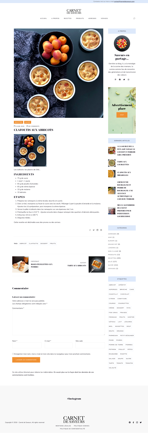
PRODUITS (80, 18)
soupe (120, 359)
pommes (129, 345)
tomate (120, 363)
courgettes (123, 303)
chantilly (113, 294)
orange (120, 331)
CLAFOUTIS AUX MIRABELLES (124, 173)
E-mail (48, 341)
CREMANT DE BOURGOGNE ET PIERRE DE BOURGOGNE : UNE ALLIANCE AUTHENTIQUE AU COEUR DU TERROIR (125, 190)
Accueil (43, 18)
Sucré (110, 265)
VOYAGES (104, 18)
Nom (14, 341)
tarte (111, 363)
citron (112, 299)
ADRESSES (92, 18)
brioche (123, 289)
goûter (131, 317)
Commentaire (18, 308)
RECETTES (68, 18)
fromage (113, 317)
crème (111, 308)
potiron (112, 349)
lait (120, 322)
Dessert (44, 243)
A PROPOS (55, 18)
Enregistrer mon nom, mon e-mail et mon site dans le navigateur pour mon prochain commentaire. (52, 354)
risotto (123, 354)
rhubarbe (113, 354)
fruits (53, 243)
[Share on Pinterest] (101, 230)
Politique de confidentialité (72, 429)
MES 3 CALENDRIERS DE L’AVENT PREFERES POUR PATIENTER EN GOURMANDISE (126, 211)
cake (132, 289)
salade (112, 359)
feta (129, 308)
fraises (123, 312)
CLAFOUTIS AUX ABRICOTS (33, 130)
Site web (79, 341)
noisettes (119, 326)
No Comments (33, 126)
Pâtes (130, 349)
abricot (23, 243)
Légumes (128, 322)
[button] (133, 18)
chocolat (124, 294)
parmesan (113, 335)
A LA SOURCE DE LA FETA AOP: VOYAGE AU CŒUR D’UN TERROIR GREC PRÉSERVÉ (126, 150)
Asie (110, 237)
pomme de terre (116, 345)
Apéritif (122, 285)
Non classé (113, 251)
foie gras (113, 312)
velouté (112, 368)
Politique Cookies (81, 426)
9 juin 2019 (20, 126)
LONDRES (112, 248)
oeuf (129, 326)
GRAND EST (112, 244)
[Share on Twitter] (93, 230)
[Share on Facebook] (90, 230)
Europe (111, 241)
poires (119, 340)
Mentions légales (63, 426)
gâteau (112, 322)
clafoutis (33, 243)
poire (111, 340)
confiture (122, 299)
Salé (110, 262)
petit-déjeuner (127, 335)
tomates (129, 363)
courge (112, 303)
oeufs (111, 331)
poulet (122, 349)
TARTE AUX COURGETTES (123, 163)
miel (111, 326)
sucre (128, 359)
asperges (113, 289)
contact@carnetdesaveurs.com (124, 1)
